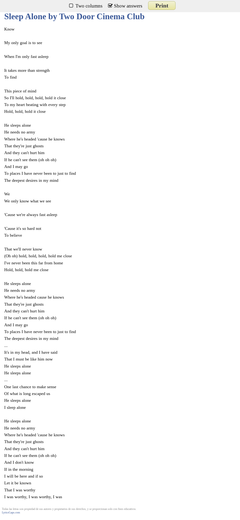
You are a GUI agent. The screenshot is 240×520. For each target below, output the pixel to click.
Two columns (88, 6)
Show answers (128, 6)
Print (161, 5)
